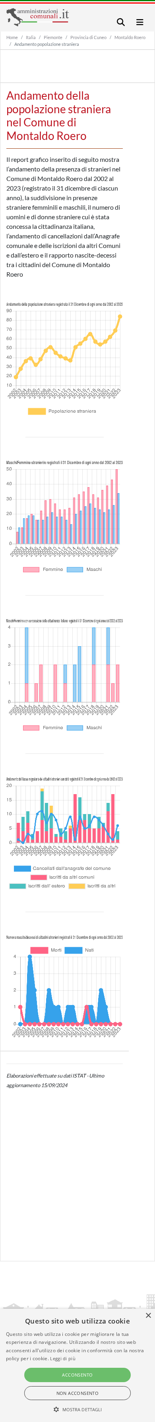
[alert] (77, 1365)
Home (12, 37)
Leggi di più (63, 1358)
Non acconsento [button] (77, 1393)
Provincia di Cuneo (88, 37)
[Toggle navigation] (121, 22)
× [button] (148, 1316)
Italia (31, 37)
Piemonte (53, 37)
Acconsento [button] (77, 1375)
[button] (77, 1409)
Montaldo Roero (129, 37)
